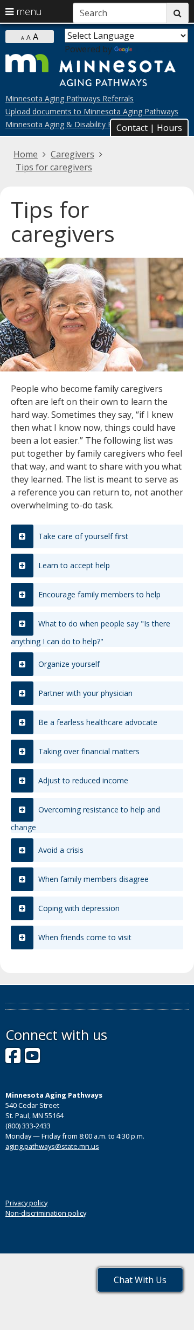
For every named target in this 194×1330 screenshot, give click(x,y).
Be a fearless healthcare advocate (96, 722)
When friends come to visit (83, 937)
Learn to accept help (73, 565)
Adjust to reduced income (82, 780)
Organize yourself (68, 664)
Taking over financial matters (88, 751)
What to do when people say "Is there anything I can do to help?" (90, 632)
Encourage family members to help (98, 594)
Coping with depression (78, 908)
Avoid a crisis (60, 850)
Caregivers (72, 154)
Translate (154, 49)
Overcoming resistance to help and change (85, 818)
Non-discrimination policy (45, 1213)
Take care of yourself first (82, 536)
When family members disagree (92, 879)
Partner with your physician (84, 693)
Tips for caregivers (54, 167)
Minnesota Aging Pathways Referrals (69, 98)
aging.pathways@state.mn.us (52, 1146)
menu (27, 11)
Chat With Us (140, 1280)
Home (25, 154)
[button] (149, 127)
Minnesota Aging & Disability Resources (74, 124)
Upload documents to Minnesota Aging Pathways (91, 111)
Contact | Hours (149, 128)
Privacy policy (26, 1203)
